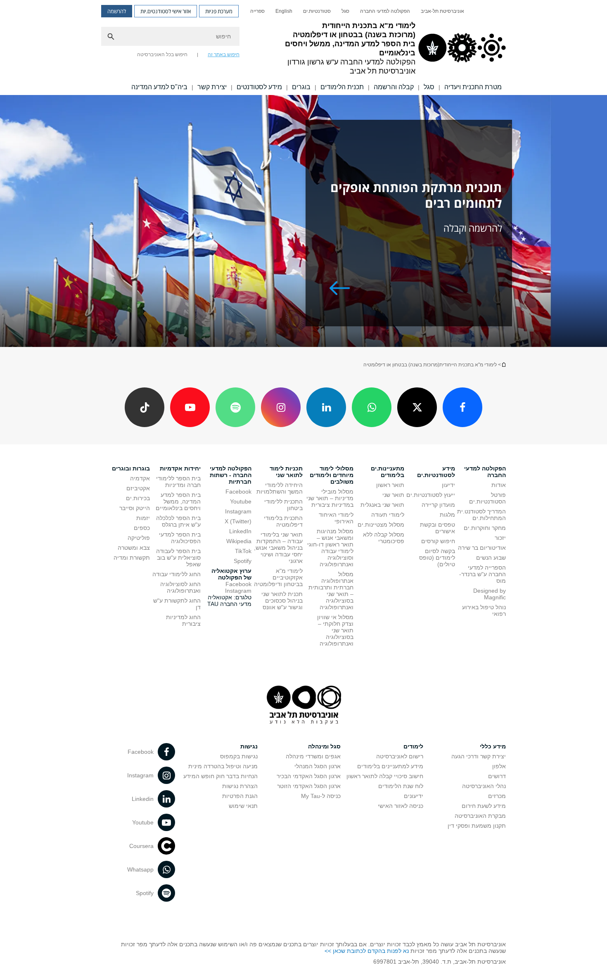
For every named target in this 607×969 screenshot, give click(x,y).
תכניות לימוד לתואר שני (286, 471)
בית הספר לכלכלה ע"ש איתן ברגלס (178, 521)
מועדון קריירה (438, 504)
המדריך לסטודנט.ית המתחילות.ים (481, 514)
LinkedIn (240, 531)
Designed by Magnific (489, 594)
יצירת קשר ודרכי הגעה (478, 756)
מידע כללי (493, 746)
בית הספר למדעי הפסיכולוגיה (180, 537)
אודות (498, 485)
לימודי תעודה (387, 514)
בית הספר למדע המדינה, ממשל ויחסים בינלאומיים (178, 501)
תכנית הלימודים (342, 86)
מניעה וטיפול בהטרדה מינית (223, 766)
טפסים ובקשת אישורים (437, 527)
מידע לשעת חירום (484, 806)
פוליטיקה (139, 537)
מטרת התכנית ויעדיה (473, 86)
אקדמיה (140, 478)
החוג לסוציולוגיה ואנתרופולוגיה (180, 587)
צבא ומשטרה (134, 547)
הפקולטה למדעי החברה (385, 11)
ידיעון (448, 485)
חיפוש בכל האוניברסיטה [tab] (162, 54)
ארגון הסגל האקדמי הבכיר (309, 776)
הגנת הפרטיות (240, 796)
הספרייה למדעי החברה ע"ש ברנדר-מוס (482, 574)
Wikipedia (238, 541)
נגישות (249, 746)
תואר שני (393, 495)
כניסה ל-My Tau (321, 796)
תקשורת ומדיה (132, 557)
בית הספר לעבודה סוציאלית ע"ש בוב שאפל (178, 558)
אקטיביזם (138, 488)
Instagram (238, 511)
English (283, 11)
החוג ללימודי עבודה (176, 574)
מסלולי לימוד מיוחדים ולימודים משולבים (331, 475)
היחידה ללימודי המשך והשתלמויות (279, 488)
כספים (142, 528)
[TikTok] (144, 407)
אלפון (499, 766)
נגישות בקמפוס (239, 756)
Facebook (238, 491)
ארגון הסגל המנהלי (317, 766)
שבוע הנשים (491, 557)
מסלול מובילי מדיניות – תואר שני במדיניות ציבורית (329, 498)
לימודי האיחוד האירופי (336, 518)
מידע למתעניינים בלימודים (390, 766)
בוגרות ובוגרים (131, 468)
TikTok (243, 551)
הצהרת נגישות (240, 786)
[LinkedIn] (326, 407)
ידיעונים (413, 796)
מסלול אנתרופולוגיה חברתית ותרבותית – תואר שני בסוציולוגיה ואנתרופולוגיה (330, 590)
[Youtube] (190, 407)
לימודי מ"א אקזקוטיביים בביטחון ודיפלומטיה (278, 577)
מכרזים (497, 796)
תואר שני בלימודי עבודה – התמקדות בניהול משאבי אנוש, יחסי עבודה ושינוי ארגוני (278, 547)
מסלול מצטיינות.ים (381, 524)
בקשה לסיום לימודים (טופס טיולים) (437, 558)
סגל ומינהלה (324, 746)
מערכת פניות (218, 11)
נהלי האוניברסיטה (484, 786)
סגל (345, 11)
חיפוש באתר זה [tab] (223, 54)
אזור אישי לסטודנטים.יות (165, 11)
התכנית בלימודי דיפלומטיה (283, 521)
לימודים (413, 746)
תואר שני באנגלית (382, 504)
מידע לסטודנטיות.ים (436, 471)
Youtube (240, 501)
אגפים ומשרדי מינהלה (313, 756)
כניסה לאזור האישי (400, 806)
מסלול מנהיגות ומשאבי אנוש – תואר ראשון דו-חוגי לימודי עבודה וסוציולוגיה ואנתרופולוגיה (330, 548)
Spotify (242, 561)
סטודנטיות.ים (317, 11)
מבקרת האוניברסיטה (480, 815)
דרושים (497, 776)
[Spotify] (235, 407)
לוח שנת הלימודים (400, 786)
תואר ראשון (390, 485)
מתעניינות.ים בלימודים (387, 471)
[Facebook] (462, 407)
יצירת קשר (212, 86)
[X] (417, 407)
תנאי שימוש (243, 806)
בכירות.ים (138, 498)
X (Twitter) (238, 521)
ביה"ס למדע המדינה (159, 86)
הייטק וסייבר (134, 508)
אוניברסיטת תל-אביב (442, 11)
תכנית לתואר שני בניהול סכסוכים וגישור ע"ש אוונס (282, 600)
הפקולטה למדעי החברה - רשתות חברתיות (230, 475)
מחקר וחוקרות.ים (485, 528)
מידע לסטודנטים (259, 86)
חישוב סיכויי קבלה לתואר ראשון (384, 776)
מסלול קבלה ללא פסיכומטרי (383, 537)
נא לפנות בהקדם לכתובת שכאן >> (367, 951)
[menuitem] (442, 11)
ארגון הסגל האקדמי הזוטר (309, 786)
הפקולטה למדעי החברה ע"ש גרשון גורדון (503, 364)
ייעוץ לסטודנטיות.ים (430, 495)
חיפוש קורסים (438, 541)
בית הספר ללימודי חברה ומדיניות (178, 481)
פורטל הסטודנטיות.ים (487, 498)
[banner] (303, 47)
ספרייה (257, 11)
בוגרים (301, 86)
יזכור (500, 537)
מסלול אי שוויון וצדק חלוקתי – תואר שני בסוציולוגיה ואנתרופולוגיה (335, 630)
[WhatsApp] (371, 407)
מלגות (447, 514)
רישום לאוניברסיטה (399, 756)
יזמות (143, 518)
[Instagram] (281, 407)
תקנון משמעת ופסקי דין (477, 825)
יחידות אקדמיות (180, 468)
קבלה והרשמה (394, 86)
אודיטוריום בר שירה (482, 547)
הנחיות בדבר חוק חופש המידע (220, 776)
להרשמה (116, 11)
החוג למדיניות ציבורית (183, 620)
